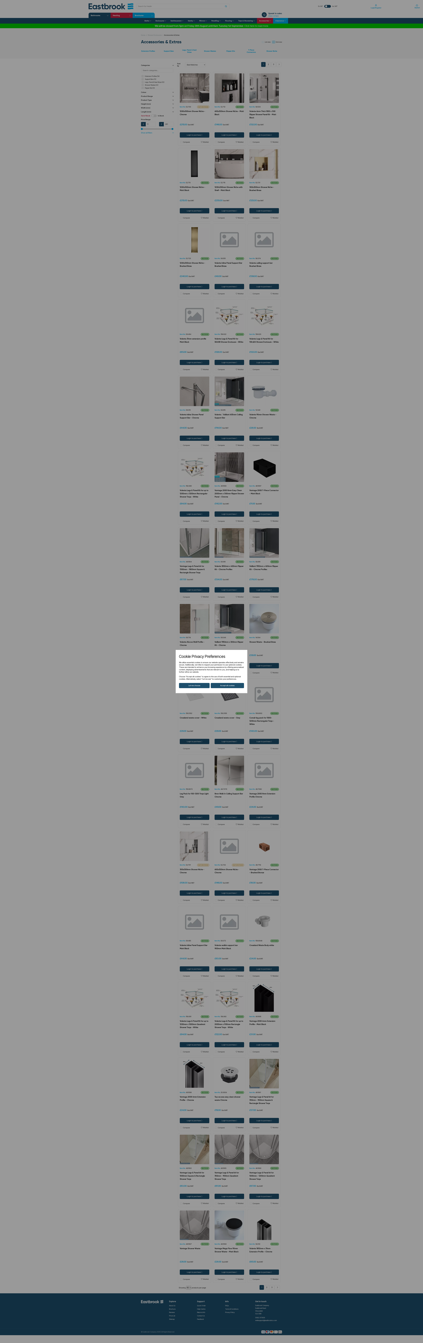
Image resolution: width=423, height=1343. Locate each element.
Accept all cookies (227, 685)
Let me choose (194, 685)
